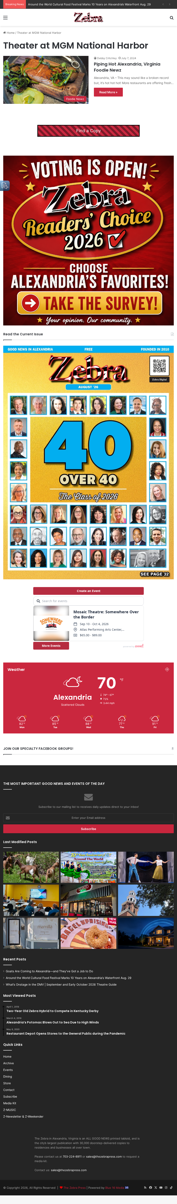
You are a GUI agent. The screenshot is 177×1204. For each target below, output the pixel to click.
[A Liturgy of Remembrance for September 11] (146, 900)
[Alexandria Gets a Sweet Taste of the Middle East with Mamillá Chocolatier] (31, 933)
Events (8, 1070)
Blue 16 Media (115, 1187)
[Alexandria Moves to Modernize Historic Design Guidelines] (31, 900)
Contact (8, 1090)
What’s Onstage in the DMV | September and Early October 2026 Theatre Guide (82, 4)
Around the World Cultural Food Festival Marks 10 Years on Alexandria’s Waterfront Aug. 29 (68, 978)
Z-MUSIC (9, 1110)
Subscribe (10, 1096)
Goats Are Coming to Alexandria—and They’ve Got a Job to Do (49, 971)
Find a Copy (88, 130)
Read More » (108, 92)
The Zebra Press (74, 1187)
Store (7, 1083)
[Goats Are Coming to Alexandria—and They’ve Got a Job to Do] (31, 867)
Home (10, 32)
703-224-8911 (72, 1156)
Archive (8, 1063)
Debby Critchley (107, 58)
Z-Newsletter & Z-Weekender (23, 1116)
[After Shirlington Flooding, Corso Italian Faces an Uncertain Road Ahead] (88, 900)
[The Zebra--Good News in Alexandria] (88, 17)
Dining (7, 1076)
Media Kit (9, 1103)
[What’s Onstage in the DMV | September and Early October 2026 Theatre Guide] (146, 867)
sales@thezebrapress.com (104, 1156)
